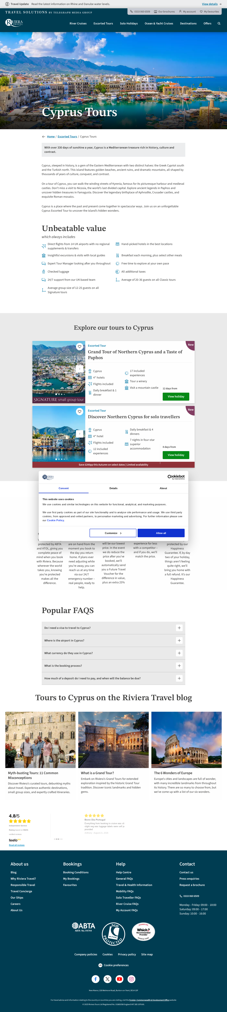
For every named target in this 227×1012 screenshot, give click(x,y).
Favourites (70, 885)
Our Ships (17, 898)
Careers (15, 904)
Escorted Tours (103, 23)
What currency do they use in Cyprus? (68, 653)
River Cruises (78, 23)
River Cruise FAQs (127, 904)
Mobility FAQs (125, 891)
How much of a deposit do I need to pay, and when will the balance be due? (92, 678)
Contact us (186, 872)
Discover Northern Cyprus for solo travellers (134, 417)
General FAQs (124, 879)
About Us (16, 910)
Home (51, 137)
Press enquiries (189, 879)
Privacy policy (127, 954)
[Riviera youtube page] (119, 979)
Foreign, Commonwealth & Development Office (149, 1000)
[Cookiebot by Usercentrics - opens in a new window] (170, 477)
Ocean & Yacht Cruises (159, 23)
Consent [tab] (64, 488)
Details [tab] (114, 488)
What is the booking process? (63, 666)
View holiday (176, 396)
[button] (79, 369)
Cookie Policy (55, 520)
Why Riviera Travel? (23, 879)
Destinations (188, 23)
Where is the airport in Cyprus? (64, 640)
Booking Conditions (76, 872)
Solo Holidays (129, 23)
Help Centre (123, 872)
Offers (207, 23)
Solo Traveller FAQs (128, 898)
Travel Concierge (21, 891)
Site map (147, 954)
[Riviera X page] (108, 979)
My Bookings (71, 879)
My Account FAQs (127, 910)
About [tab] (163, 488)
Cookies (108, 954)
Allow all (161, 532)
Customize (111, 532)
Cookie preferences (116, 965)
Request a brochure (192, 885)
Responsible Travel (23, 885)
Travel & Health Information (134, 885)
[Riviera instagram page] (131, 979)
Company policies (85, 954)
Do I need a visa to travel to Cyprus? (67, 628)
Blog (13, 872)
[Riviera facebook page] (96, 979)
